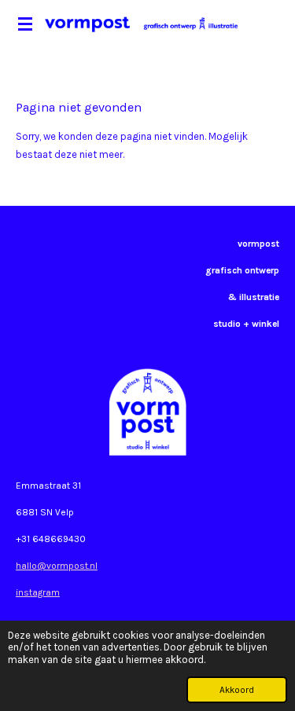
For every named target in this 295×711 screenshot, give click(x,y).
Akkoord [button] (236, 689)
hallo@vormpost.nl (57, 565)
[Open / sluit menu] (25, 23)
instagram (38, 592)
